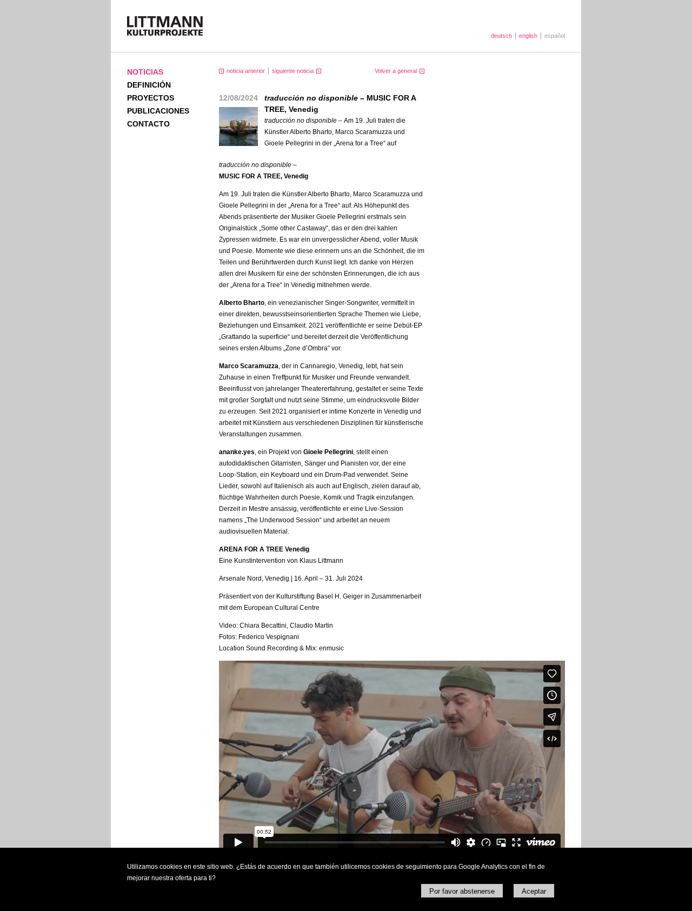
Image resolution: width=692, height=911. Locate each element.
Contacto (148, 123)
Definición (149, 85)
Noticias (145, 72)
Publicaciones (158, 111)
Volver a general (396, 71)
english (528, 35)
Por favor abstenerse (462, 891)
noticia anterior (246, 71)
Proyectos (150, 98)
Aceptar (534, 891)
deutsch (501, 35)
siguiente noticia (293, 71)
